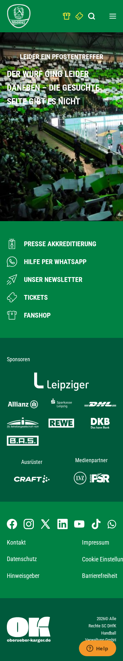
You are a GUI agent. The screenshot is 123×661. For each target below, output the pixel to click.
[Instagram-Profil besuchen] (29, 524)
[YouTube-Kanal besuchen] (79, 524)
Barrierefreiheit (99, 575)
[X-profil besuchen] (45, 524)
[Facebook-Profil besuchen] (12, 524)
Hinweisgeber (23, 575)
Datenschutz (22, 558)
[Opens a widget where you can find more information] (97, 649)
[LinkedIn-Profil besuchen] (62, 524)
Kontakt (16, 542)
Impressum (95, 542)
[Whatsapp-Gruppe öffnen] (112, 523)
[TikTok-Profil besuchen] (96, 524)
